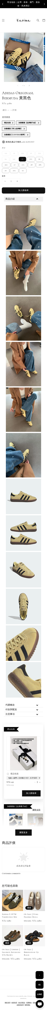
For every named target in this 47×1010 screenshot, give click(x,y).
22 (14, 153)
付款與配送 (21, 1002)
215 (6, 153)
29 (6, 171)
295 (14, 171)
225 (22, 153)
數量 (3, 176)
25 (22, 159)
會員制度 (14, 1002)
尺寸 (3, 148)
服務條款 (27, 1005)
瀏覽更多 (23, 832)
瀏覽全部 (36, 810)
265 (6, 165)
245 (14, 159)
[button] (3, 20)
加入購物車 (23, 190)
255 (31, 159)
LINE (39, 994)
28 (32, 165)
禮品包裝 (14, 774)
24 (6, 159)
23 (31, 153)
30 (23, 171)
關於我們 (7, 1002)
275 (23, 165)
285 (40, 165)
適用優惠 (6, 117)
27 (15, 165)
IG (39, 985)
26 (39, 159)
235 (39, 153)
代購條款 (29, 1002)
